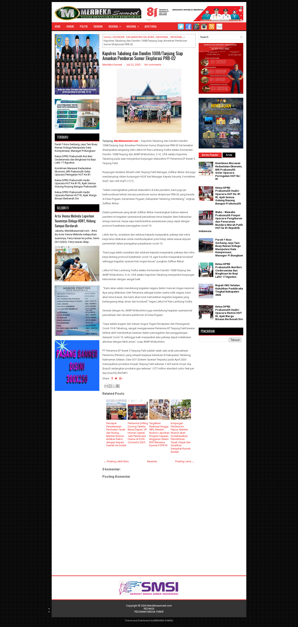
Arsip (229, 155)
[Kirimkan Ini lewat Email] (106, 386)
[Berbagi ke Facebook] (118, 386)
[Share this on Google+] (121, 378)
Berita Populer (210, 155)
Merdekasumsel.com (159, 605)
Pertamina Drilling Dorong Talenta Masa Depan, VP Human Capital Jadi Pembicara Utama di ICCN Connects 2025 (138, 433)
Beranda (152, 461)
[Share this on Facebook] (112, 378)
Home (107, 37)
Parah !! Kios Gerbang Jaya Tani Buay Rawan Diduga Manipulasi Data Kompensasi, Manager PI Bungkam (76, 147)
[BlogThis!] (110, 386)
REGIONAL (115, 26)
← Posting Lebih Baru (116, 461)
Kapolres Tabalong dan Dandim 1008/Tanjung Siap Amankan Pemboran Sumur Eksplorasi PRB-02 (142, 55)
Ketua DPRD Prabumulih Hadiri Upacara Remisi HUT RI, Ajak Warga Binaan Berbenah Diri (75, 195)
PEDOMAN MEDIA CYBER (149, 611)
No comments (153, 64)
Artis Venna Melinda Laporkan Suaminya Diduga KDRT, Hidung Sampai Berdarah (75, 220)
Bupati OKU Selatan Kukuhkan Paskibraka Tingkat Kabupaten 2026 (229, 290)
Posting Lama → (184, 461)
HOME (57, 26)
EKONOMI (98, 26)
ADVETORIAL (151, 26)
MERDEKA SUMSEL (163, 620)
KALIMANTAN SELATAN (140, 37)
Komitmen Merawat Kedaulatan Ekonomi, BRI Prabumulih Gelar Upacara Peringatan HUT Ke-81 (73, 171)
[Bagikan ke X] (114, 386)
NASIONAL (132, 26)
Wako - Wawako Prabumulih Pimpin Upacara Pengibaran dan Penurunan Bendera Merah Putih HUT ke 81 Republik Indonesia (221, 222)
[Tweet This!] (116, 378)
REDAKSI (149, 608)
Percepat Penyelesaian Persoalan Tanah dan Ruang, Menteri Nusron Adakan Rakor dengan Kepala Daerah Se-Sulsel (116, 434)
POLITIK (84, 26)
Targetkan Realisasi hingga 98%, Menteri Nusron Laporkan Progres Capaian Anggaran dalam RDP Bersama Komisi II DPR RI (159, 434)
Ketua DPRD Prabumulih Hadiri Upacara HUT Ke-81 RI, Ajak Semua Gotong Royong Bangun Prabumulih (75, 183)
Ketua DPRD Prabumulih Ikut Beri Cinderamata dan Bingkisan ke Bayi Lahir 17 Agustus (75, 159)
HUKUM (70, 26)
